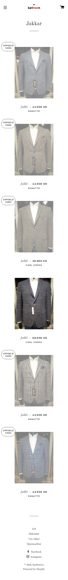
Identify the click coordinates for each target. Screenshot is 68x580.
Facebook (35, 551)
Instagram (36, 556)
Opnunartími (34, 543)
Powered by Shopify (34, 569)
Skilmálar (34, 533)
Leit (34, 528)
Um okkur (34, 538)
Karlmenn (38, 564)
